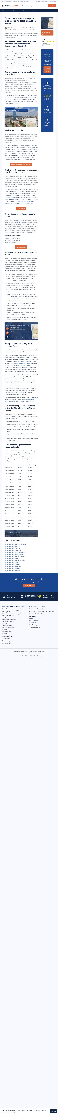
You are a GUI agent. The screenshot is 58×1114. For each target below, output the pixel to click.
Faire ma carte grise (46, 33)
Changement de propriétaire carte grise (8, 612)
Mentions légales (20, 655)
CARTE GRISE (10, 5)
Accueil (6, 14)
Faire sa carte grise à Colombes (13, 550)
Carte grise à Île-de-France (19, 14)
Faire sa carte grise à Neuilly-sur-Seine (15, 560)
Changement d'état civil (8, 621)
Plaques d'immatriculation (34, 619)
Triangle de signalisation (35, 625)
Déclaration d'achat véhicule (7, 632)
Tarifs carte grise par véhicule (21, 613)
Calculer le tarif (21, 208)
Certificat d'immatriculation (7, 624)
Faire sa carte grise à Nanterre (12, 546)
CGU (26, 655)
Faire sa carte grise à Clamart (12, 564)
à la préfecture (21, 222)
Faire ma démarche (21, 247)
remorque (25, 64)
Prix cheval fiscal (20, 617)
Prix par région (16, 10)
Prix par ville (26, 10)
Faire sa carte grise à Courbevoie (13, 548)
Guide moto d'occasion (35, 611)
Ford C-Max (14, 199)
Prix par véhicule (6, 10)
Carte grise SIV (6, 638)
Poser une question (32, 28)
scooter (15, 64)
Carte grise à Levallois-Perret (30, 14)
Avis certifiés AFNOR (46, 44)
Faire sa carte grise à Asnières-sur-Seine (15, 552)
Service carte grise (7, 641)
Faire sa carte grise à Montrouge (13, 566)
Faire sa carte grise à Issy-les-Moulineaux (15, 556)
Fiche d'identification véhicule (8, 628)
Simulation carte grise (37, 10)
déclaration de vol (25, 363)
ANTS (23, 153)
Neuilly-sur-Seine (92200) (16, 401)
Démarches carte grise (28, 6)
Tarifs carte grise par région (21, 609)
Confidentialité (32, 655)
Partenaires (40, 655)
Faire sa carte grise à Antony (12, 558)
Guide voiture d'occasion (35, 609)
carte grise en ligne (16, 62)
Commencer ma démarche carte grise (21, 164)
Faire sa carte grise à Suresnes (12, 568)
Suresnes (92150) (29, 401)
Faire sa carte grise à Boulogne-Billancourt (16, 544)
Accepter (53, 1111)
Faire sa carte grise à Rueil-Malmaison (14, 554)
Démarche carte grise (7, 609)
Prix (38, 6)
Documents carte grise (48, 611)
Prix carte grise (11, 14)
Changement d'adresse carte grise (8, 616)
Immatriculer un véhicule (9, 619)
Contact (44, 6)
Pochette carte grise (34, 627)
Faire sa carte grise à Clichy (12, 562)
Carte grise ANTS (6, 643)
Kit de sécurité (33, 622)
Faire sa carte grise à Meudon (12, 570)
